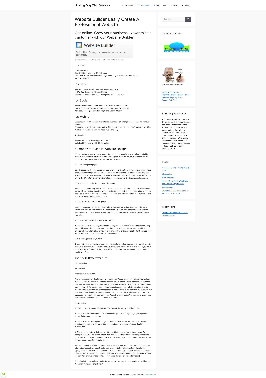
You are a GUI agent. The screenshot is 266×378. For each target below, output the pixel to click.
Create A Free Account (171, 92)
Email (165, 5)
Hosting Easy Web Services (92, 5)
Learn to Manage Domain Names (176, 95)
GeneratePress (150, 375)
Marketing (185, 5)
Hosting (156, 5)
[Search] (188, 19)
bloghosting (167, 174)
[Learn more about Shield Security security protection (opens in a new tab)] (3, 374)
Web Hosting (167, 187)
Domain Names (128, 5)
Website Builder (143, 5)
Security (174, 5)
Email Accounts (168, 177)
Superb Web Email (169, 100)
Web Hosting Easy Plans (172, 97)
